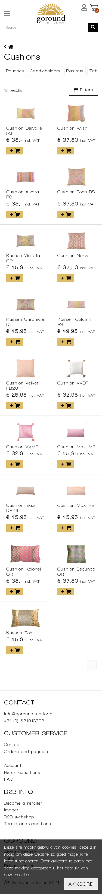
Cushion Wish (72, 128)
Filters (85, 89)
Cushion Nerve (73, 255)
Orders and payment (27, 751)
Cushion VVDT (73, 383)
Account (12, 765)
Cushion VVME (22, 446)
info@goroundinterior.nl (29, 713)
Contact (12, 744)
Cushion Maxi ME (76, 446)
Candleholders (45, 71)
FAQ (8, 779)
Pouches (15, 71)
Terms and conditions (27, 823)
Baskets (75, 71)
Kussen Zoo (19, 632)
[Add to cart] (14, 150)
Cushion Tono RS (76, 192)
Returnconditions (22, 772)
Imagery (12, 810)
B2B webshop (19, 817)
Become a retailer (23, 803)
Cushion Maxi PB (76, 505)
